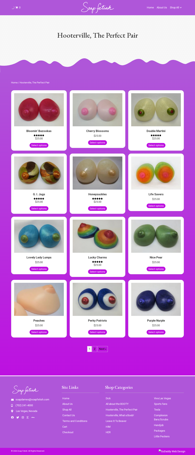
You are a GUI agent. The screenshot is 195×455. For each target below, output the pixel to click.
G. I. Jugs (39, 194)
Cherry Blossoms (97, 131)
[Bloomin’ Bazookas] (39, 109)
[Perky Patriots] (97, 299)
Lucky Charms (97, 257)
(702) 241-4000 (24, 405)
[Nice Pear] (156, 235)
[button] (180, 7)
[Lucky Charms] (97, 235)
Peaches (39, 320)
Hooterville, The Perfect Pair (121, 409)
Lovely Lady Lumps (39, 257)
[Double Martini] (156, 109)
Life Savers (156, 194)
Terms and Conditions (74, 421)
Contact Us (68, 415)
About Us (67, 403)
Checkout (67, 432)
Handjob (159, 425)
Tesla (157, 409)
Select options (39, 145)
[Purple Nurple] (156, 299)
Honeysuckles (97, 194)
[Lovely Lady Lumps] (39, 235)
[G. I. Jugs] (39, 172)
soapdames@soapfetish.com (32, 399)
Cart (64, 426)
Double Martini (156, 131)
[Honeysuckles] (97, 172)
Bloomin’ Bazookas (39, 131)
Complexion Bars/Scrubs (161, 417)
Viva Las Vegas (162, 398)
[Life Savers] (156, 172)
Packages (159, 430)
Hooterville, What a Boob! (120, 415)
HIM (108, 426)
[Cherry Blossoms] (97, 109)
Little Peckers (162, 436)
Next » (102, 348)
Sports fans (160, 403)
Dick (108, 398)
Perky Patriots (97, 320)
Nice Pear (156, 257)
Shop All (67, 409)
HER (108, 432)
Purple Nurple (156, 320)
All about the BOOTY (117, 403)
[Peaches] (39, 299)
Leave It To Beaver (116, 421)
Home (14, 82)
